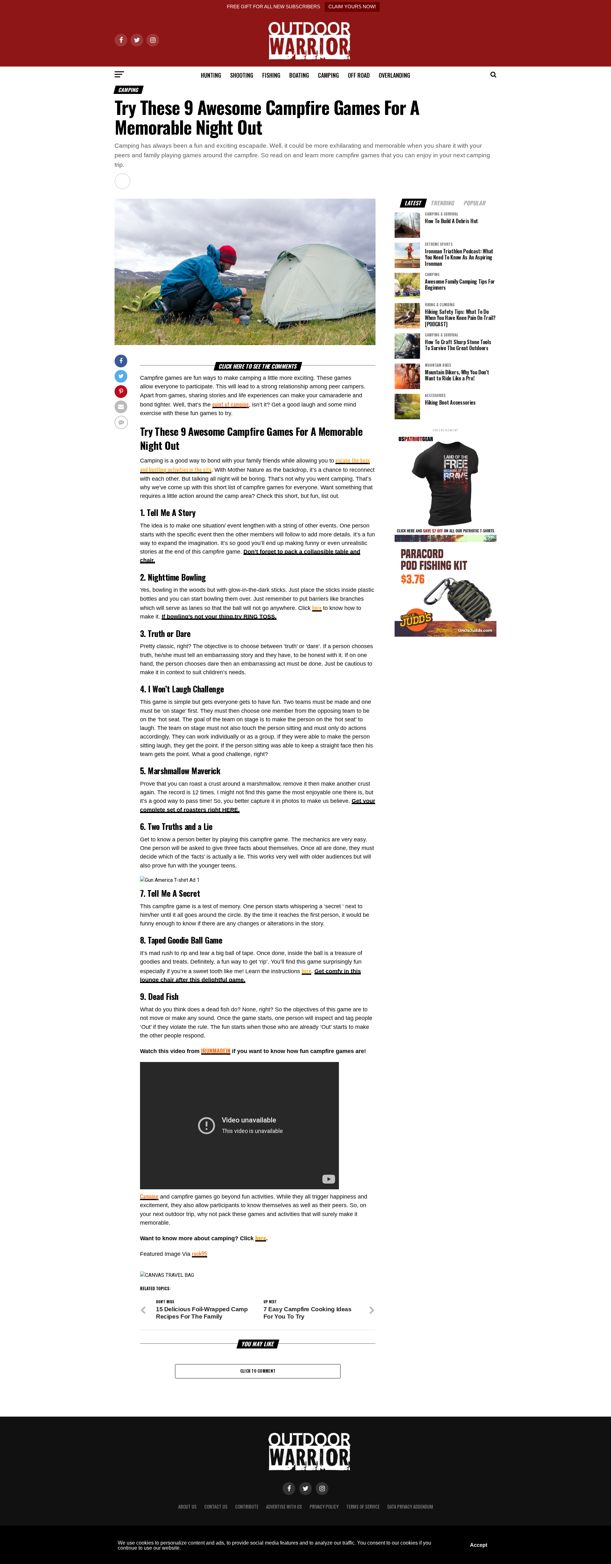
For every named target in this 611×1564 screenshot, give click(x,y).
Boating (299, 75)
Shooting (241, 75)
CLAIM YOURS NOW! (352, 6)
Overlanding (394, 75)
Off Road (359, 75)
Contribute (246, 1506)
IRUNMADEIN (215, 1050)
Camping (328, 75)
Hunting (211, 75)
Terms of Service (363, 1506)
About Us (187, 1506)
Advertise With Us (284, 1506)
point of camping (230, 404)
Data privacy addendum (410, 1506)
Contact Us (216, 1506)
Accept (478, 1545)
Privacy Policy (324, 1506)
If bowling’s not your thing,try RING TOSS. (219, 616)
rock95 (199, 1253)
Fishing (271, 75)
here (317, 607)
